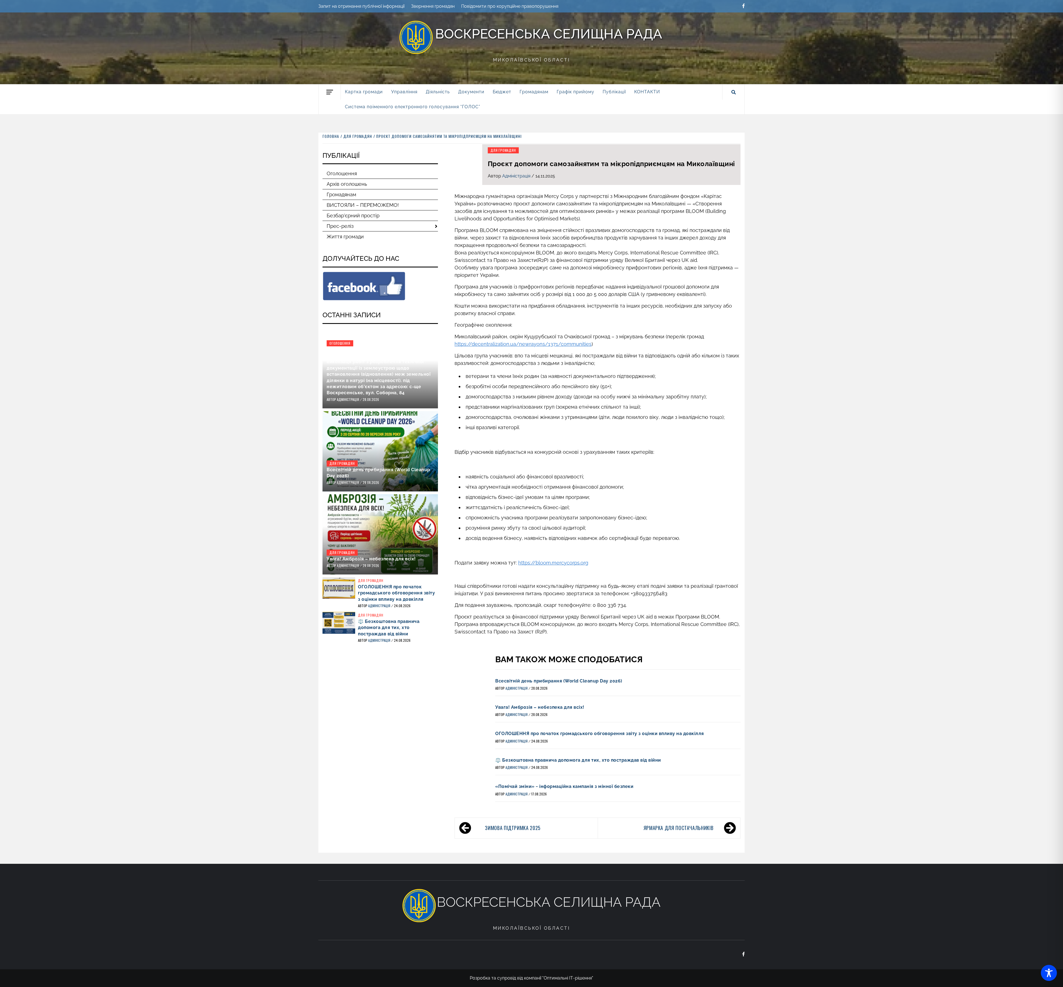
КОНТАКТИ (647, 91)
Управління (404, 91)
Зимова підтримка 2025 (512, 827)
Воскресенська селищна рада (548, 34)
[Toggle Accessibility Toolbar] (1048, 972)
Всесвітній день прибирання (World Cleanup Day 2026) (558, 681)
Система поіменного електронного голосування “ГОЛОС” (412, 106)
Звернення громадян (433, 6)
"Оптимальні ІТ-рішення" (567, 978)
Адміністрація (517, 176)
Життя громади (345, 236)
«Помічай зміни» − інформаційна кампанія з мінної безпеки (564, 786)
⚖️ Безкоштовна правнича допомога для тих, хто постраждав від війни (578, 760)
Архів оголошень (347, 184)
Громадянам (341, 194)
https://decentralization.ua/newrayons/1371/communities (523, 344)
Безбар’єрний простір (353, 215)
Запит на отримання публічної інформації (361, 6)
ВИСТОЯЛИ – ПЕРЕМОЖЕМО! (363, 205)
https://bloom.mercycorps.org (553, 563)
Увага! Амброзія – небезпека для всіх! (539, 707)
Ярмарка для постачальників (679, 827)
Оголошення (342, 173)
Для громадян (503, 150)
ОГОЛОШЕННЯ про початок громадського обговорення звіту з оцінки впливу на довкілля (599, 733)
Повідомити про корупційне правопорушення (509, 6)
